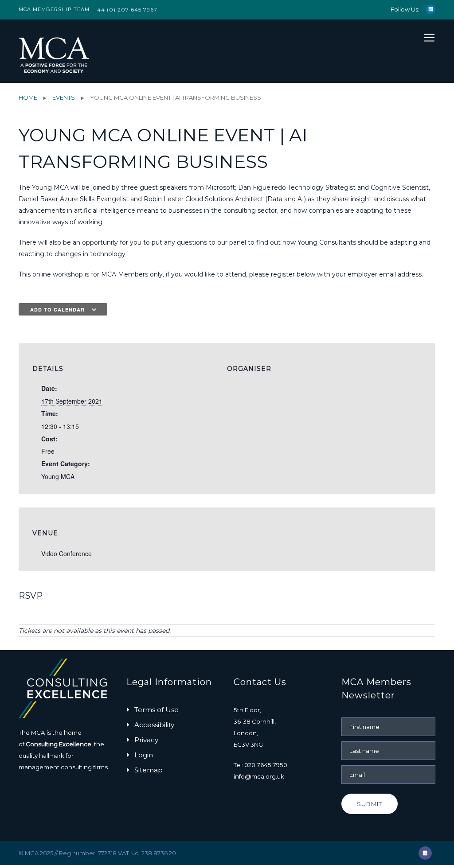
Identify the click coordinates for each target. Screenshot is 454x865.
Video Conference (66, 553)
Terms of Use (156, 709)
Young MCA (57, 476)
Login (143, 755)
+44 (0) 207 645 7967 (125, 9)
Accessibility (154, 725)
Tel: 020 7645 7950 (260, 764)
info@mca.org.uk (259, 776)
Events (63, 97)
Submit (369, 803)
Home (28, 97)
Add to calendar (57, 309)
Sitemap (148, 770)
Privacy (146, 740)
